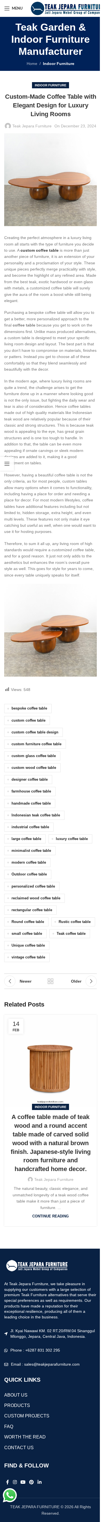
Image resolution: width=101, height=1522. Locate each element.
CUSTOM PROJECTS (26, 1415)
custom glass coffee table (34, 756)
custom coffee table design (35, 732)
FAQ (8, 1426)
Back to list (50, 981)
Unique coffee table (28, 945)
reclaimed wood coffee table (36, 898)
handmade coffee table (31, 803)
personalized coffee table (33, 886)
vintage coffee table (28, 957)
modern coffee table (29, 862)
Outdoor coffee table (29, 874)
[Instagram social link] (15, 1482)
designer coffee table (30, 780)
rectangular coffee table (32, 910)
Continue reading (50, 1216)
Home (32, 63)
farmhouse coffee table (31, 791)
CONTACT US (19, 1447)
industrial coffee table (30, 827)
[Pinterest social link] (31, 1482)
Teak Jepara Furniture (32, 126)
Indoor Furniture (58, 63)
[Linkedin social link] (39, 1482)
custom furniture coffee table (36, 744)
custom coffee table (28, 720)
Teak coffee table (71, 934)
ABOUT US (15, 1395)
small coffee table (27, 934)
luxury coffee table (72, 839)
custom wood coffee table (34, 768)
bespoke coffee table (29, 708)
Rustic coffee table (75, 922)
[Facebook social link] (7, 1482)
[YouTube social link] (23, 1482)
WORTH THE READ (25, 1437)
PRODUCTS (17, 1405)
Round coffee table (28, 922)
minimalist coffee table (31, 851)
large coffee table (26, 839)
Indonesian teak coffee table (36, 815)
